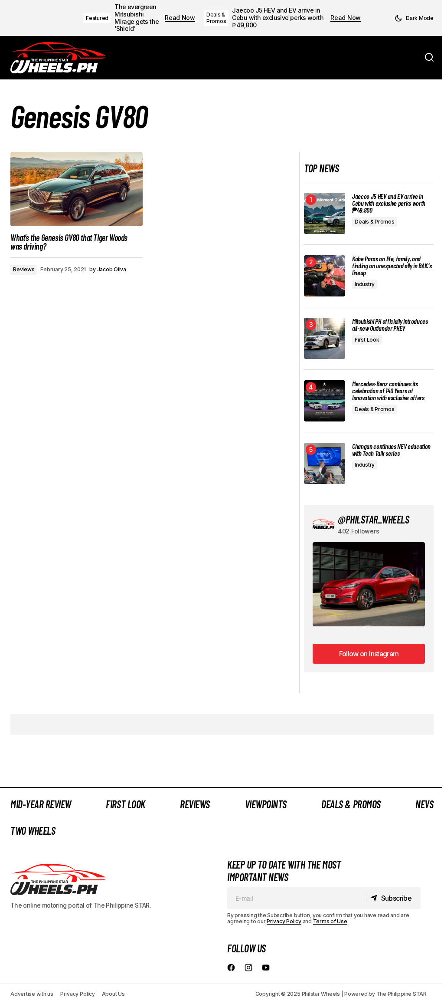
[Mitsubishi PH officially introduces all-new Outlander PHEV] (324, 338)
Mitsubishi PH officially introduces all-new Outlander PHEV (390, 325)
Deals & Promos (216, 17)
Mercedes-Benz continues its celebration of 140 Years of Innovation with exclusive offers (388, 390)
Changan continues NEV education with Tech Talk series (391, 450)
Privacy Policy (284, 921)
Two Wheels (32, 830)
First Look (367, 339)
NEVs (424, 804)
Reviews (23, 269)
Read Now (180, 17)
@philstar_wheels (373, 519)
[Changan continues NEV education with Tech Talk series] (324, 463)
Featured (97, 18)
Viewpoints (266, 804)
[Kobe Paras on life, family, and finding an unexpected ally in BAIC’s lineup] (324, 275)
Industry (365, 284)
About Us (113, 994)
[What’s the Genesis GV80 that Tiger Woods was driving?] (76, 189)
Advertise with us (31, 994)
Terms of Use (330, 921)
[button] (414, 18)
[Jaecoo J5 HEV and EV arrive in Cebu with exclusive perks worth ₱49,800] (324, 213)
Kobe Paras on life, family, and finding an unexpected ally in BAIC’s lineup (391, 265)
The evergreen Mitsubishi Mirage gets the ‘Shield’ (136, 17)
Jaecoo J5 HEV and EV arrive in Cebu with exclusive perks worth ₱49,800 (277, 18)
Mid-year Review (40, 804)
